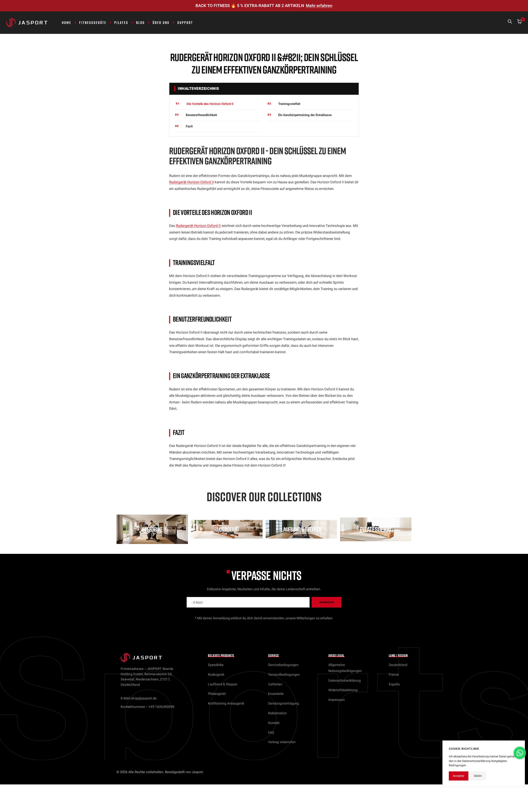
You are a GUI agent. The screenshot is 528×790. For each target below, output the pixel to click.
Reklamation (277, 713)
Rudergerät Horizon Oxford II (191, 182)
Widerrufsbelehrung (342, 690)
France (394, 674)
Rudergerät (216, 674)
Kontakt (273, 722)
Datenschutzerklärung (344, 680)
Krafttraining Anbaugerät (226, 703)
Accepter (458, 776)
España (394, 684)
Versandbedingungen (284, 674)
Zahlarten (275, 684)
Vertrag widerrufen (282, 742)
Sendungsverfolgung (283, 703)
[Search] (509, 22)
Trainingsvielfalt (289, 104)
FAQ (271, 732)
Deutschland (398, 664)
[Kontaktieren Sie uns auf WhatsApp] (520, 753)
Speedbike (216, 664)
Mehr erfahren (319, 6)
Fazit (189, 126)
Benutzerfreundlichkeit (201, 115)
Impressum (336, 699)
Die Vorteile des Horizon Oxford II (210, 104)
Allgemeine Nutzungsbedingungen (345, 667)
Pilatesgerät (217, 693)
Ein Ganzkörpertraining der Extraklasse (305, 115)
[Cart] (519, 22)
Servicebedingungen (283, 664)
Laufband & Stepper (222, 684)
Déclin (478, 776)
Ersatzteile (276, 693)
